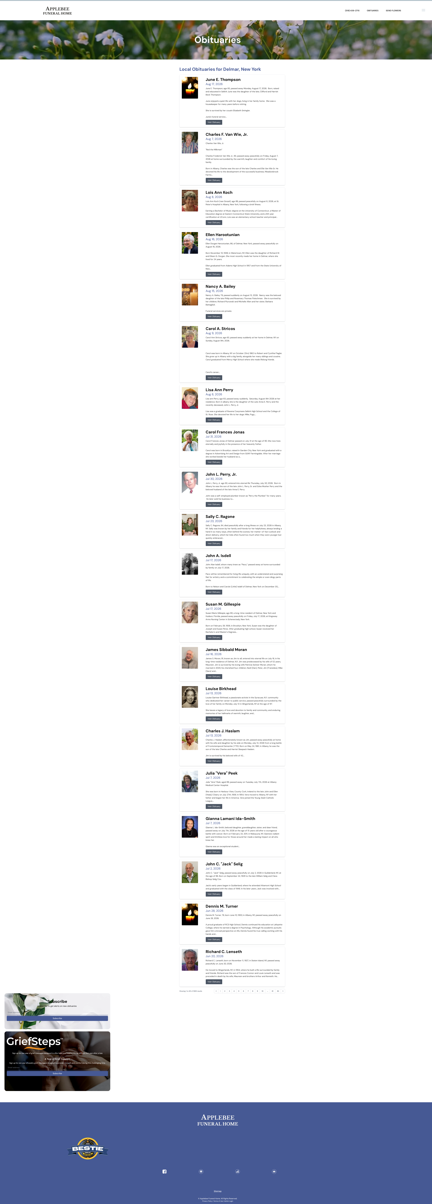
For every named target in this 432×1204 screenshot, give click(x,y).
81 (272, 991)
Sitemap (218, 1191)
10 (262, 991)
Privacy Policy (207, 1201)
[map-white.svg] (237, 1171)
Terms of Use (218, 1201)
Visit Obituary (214, 122)
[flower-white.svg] (201, 1171)
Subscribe (57, 1018)
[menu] (423, 10)
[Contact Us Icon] (274, 1171)
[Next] (283, 991)
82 (278, 991)
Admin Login (228, 1201)
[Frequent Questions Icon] (164, 1171)
